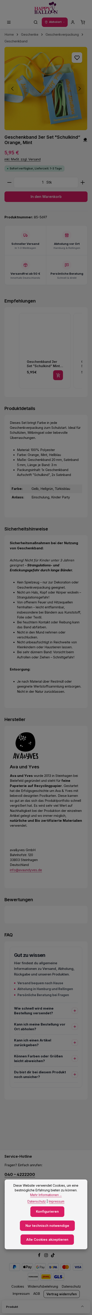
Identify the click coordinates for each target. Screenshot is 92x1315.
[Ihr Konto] (72, 22)
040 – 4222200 (19, 1174)
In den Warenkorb (46, 197)
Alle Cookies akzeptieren (47, 1240)
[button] (14, 351)
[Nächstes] (79, 88)
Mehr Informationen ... (46, 1195)
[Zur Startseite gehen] (46, 8)
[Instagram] (46, 1256)
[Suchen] (35, 22)
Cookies (17, 1286)
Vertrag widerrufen (61, 1294)
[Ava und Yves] (85, 140)
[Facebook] (39, 1256)
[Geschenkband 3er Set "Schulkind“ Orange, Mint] (45, 88)
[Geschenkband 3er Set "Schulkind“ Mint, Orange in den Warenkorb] (58, 375)
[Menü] (8, 22)
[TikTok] (53, 1256)
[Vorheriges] (12, 88)
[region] (46, 88)
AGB (36, 1294)
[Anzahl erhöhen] (83, 182)
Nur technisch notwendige (47, 1226)
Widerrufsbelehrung (43, 1286)
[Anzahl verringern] (9, 182)
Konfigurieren (47, 1212)
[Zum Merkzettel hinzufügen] (77, 57)
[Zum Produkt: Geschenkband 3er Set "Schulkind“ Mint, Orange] (45, 350)
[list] (50, 351)
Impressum (21, 1294)
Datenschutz (71, 1286)
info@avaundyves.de (26, 870)
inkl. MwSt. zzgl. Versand (22, 159)
